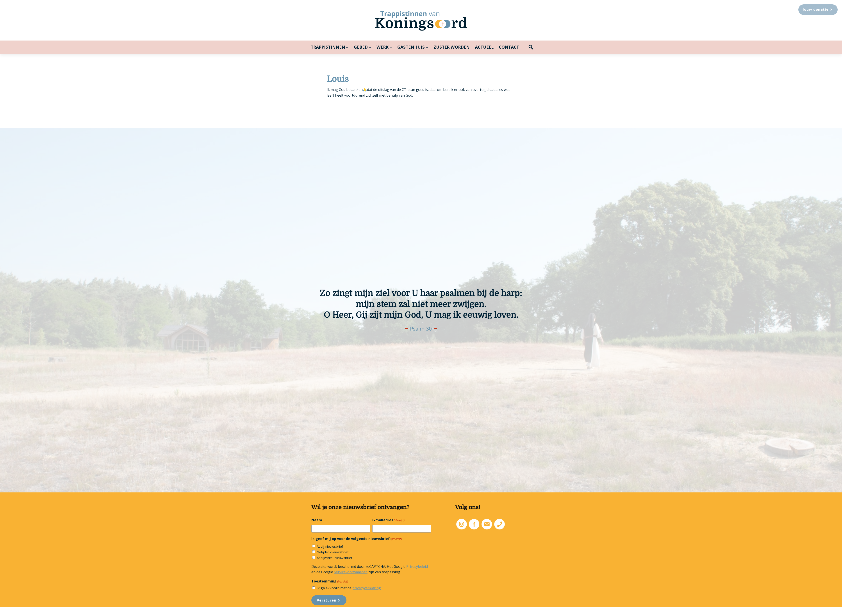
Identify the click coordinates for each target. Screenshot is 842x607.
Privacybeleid (417, 566)
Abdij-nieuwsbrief (330, 546)
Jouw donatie (816, 9)
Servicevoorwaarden (350, 572)
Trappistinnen (328, 47)
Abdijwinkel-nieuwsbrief (334, 558)
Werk (382, 47)
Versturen (326, 600)
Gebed (361, 47)
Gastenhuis (411, 47)
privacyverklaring (366, 588)
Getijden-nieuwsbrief (332, 552)
